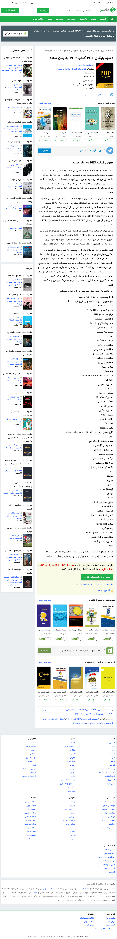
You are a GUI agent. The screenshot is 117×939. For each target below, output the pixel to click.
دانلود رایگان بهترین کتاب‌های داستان (14, 66)
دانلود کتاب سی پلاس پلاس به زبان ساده (43, 692)
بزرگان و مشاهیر (69, 802)
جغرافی (72, 757)
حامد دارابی (15, 164)
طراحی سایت (93, 630)
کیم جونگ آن (14, 513)
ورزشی (72, 831)
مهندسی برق (110, 813)
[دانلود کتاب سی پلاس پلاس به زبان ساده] (44, 678)
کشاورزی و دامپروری (67, 783)
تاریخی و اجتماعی (108, 861)
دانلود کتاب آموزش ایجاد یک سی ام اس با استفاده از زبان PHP (43, 133)
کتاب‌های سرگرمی (15, 206)
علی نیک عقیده (92, 136)
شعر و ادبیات (110, 850)
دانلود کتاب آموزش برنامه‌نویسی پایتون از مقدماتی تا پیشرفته (75, 692)
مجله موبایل (31, 805)
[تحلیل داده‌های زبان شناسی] (60, 616)
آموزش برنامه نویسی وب (59, 709)
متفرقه (72, 839)
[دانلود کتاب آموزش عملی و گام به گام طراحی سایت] (60, 118)
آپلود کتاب (10, 10)
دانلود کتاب (108, 140)
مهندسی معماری (108, 809)
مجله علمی (31, 828)
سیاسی (72, 769)
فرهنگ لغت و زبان (107, 776)
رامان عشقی (78, 696)
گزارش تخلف (104, 590)
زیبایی (72, 813)
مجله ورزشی (31, 820)
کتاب (35, 892)
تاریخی (72, 754)
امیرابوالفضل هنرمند (12, 577)
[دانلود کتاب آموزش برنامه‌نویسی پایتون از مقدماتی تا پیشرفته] (76, 678)
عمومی (59, 19)
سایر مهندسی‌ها (108, 828)
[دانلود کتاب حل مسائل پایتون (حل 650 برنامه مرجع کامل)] (60, 678)
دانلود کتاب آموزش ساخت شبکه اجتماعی (75, 133)
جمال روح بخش (60, 136)
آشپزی (72, 805)
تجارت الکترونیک (29, 757)
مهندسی (71, 19)
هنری (73, 835)
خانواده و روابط (69, 809)
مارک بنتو (111, 136)
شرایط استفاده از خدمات (105, 928)
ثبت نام (23, 3)
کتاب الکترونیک (87, 918)
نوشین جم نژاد (14, 378)
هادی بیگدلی (15, 317)
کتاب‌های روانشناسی (14, 87)
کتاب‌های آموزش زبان (13, 208)
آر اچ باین (62, 633)
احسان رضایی (45, 633)
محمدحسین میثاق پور (108, 696)
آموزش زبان (110, 780)
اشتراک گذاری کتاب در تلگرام (97, 94)
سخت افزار (32, 761)
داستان (112, 743)
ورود (31, 3)
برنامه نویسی (31, 754)
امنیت (33, 750)
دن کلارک (79, 633)
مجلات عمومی (16, 90)
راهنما (14, 3)
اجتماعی (72, 765)
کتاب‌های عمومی (15, 228)
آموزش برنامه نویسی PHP (93, 709)
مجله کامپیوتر (30, 802)
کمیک (112, 761)
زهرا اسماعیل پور (13, 247)
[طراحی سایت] (92, 616)
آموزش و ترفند (30, 746)
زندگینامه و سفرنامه (107, 769)
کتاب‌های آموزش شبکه (13, 129)
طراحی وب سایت (29, 769)
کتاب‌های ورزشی (15, 538)
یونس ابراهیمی (85, 65)
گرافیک (33, 772)
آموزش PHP (76, 709)
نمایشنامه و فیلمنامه (107, 772)
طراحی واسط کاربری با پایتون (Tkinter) (108, 630)
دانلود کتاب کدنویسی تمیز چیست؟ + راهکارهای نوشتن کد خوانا (108, 692)
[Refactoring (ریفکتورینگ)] (44, 616)
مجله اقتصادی (30, 816)
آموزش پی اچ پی (100, 713)
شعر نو (112, 754)
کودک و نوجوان (69, 824)
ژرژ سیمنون (15, 336)
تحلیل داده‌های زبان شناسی (59, 630)
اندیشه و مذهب (69, 746)
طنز (113, 757)
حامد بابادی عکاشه (91, 633)
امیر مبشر (16, 535)
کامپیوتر (83, 19)
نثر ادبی (112, 765)
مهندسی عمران (109, 805)
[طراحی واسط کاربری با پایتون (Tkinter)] (108, 616)
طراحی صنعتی (109, 802)
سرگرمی (72, 816)
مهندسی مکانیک (108, 816)
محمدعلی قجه (14, 145)
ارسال (64, 900)
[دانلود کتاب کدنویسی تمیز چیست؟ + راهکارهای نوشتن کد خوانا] (108, 678)
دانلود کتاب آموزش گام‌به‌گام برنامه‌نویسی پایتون (92, 692)
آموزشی (112, 872)
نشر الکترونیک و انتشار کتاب (103, 3)
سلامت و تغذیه (69, 820)
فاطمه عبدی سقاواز (108, 633)
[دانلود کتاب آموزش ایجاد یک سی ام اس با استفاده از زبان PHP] (44, 118)
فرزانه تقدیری (14, 359)
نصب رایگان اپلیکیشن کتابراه (97, 577)
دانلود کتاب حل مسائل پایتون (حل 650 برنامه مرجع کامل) (59, 692)
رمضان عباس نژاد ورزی (91, 696)
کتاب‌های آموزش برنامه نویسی (72, 69)
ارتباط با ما (110, 918)
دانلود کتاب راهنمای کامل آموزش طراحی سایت (92, 133)
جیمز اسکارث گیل (13, 298)
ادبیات (103, 19)
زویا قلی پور (15, 397)
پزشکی (72, 750)
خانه (112, 19)
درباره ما (111, 921)
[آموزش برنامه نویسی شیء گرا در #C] (76, 616)
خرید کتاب (89, 925)
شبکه (34, 765)
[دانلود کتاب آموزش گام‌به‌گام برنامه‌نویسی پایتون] (92, 678)
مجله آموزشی (30, 824)
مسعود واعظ (77, 136)
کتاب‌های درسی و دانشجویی (15, 132)
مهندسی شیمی (108, 820)
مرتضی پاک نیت (13, 107)
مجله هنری (31, 835)
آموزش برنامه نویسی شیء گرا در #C (75, 630)
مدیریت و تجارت (108, 864)
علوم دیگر (71, 791)
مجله (49, 19)
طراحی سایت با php (83, 713)
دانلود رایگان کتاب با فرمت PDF (96, 585)
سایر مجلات (31, 839)
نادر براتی (16, 279)
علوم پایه (71, 787)
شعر (113, 750)
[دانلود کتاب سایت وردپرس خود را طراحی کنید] (108, 118)
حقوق (73, 776)
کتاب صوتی (37, 19)
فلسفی (72, 772)
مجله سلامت (31, 831)
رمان (113, 746)
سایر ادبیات (110, 783)
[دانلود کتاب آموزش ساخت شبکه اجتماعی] (76, 118)
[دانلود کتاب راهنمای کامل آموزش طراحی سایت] (92, 118)
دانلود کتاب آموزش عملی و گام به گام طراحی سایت (59, 133)
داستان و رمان (109, 853)
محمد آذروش (14, 445)
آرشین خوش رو (13, 126)
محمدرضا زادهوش (13, 419)
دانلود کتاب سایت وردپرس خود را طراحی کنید (108, 133)
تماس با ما (5, 3)
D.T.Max (16, 183)
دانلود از (111, 639)
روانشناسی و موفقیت (106, 857)
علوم (93, 19)
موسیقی (72, 828)
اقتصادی (72, 743)
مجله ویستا (15, 84)
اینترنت (33, 743)
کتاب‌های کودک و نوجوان (12, 70)
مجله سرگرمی (30, 813)
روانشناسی (71, 761)
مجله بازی (32, 809)
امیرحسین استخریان (43, 136)
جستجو (43, 10)
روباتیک (112, 824)
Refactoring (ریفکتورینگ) (43, 630)
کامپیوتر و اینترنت (29, 776)
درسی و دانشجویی (68, 780)
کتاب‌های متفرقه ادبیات (12, 493)
